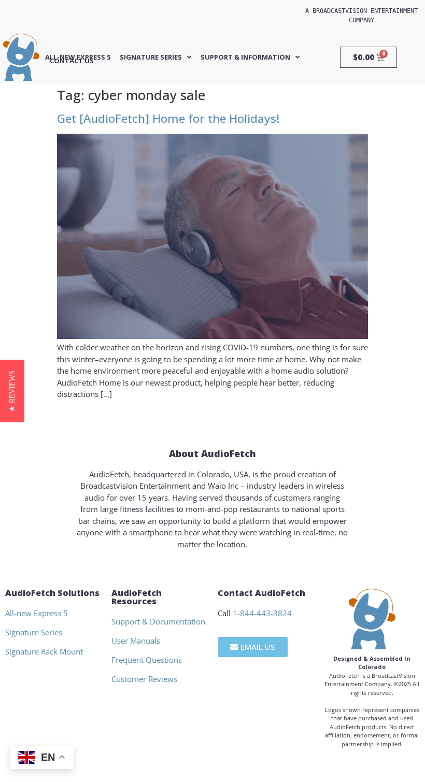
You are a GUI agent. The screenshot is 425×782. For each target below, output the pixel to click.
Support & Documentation (158, 621)
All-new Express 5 (77, 57)
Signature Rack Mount (44, 651)
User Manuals (135, 640)
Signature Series (151, 57)
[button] (12, 391)
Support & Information (245, 57)
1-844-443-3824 (262, 613)
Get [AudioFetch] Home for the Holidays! (168, 118)
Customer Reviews (144, 679)
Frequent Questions (146, 660)
